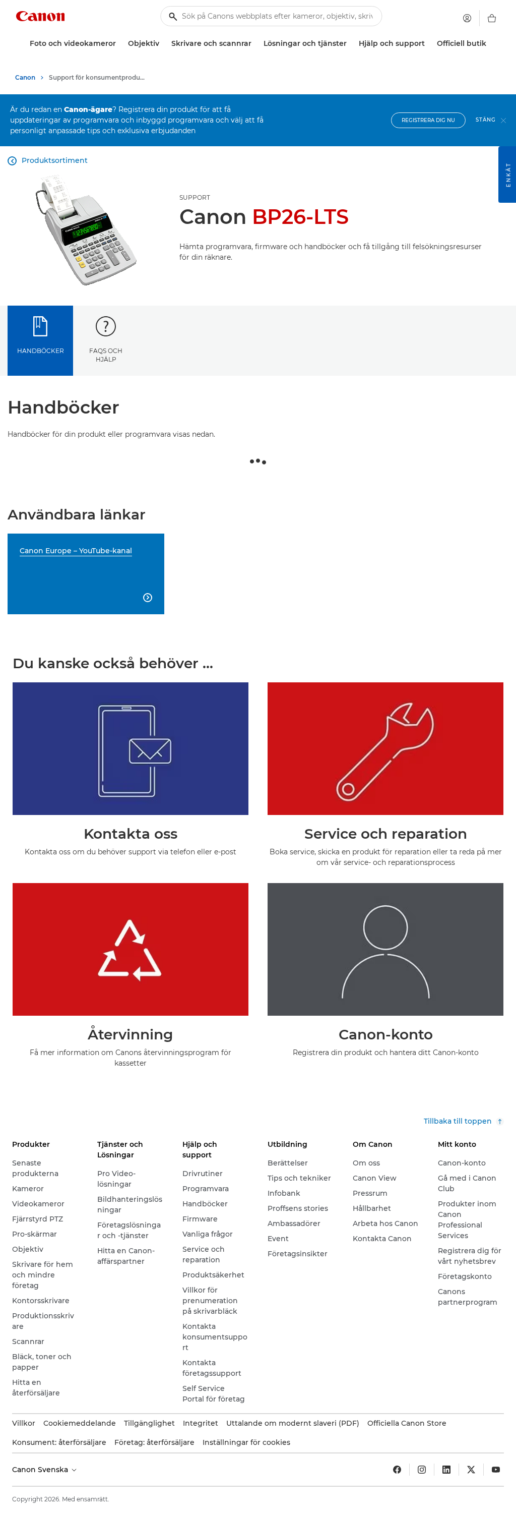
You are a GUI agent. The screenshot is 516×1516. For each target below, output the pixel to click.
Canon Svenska (41, 1469)
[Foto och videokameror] (120, 43)
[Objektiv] (163, 43)
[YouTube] (496, 1470)
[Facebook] (397, 1470)
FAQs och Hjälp (105, 355)
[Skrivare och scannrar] (255, 43)
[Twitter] (471, 1470)
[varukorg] (492, 18)
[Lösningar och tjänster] (351, 43)
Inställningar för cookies (246, 1442)
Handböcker (40, 351)
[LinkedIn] (446, 1470)
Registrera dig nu (428, 120)
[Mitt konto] (467, 18)
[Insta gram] (422, 1470)
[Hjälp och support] (429, 43)
